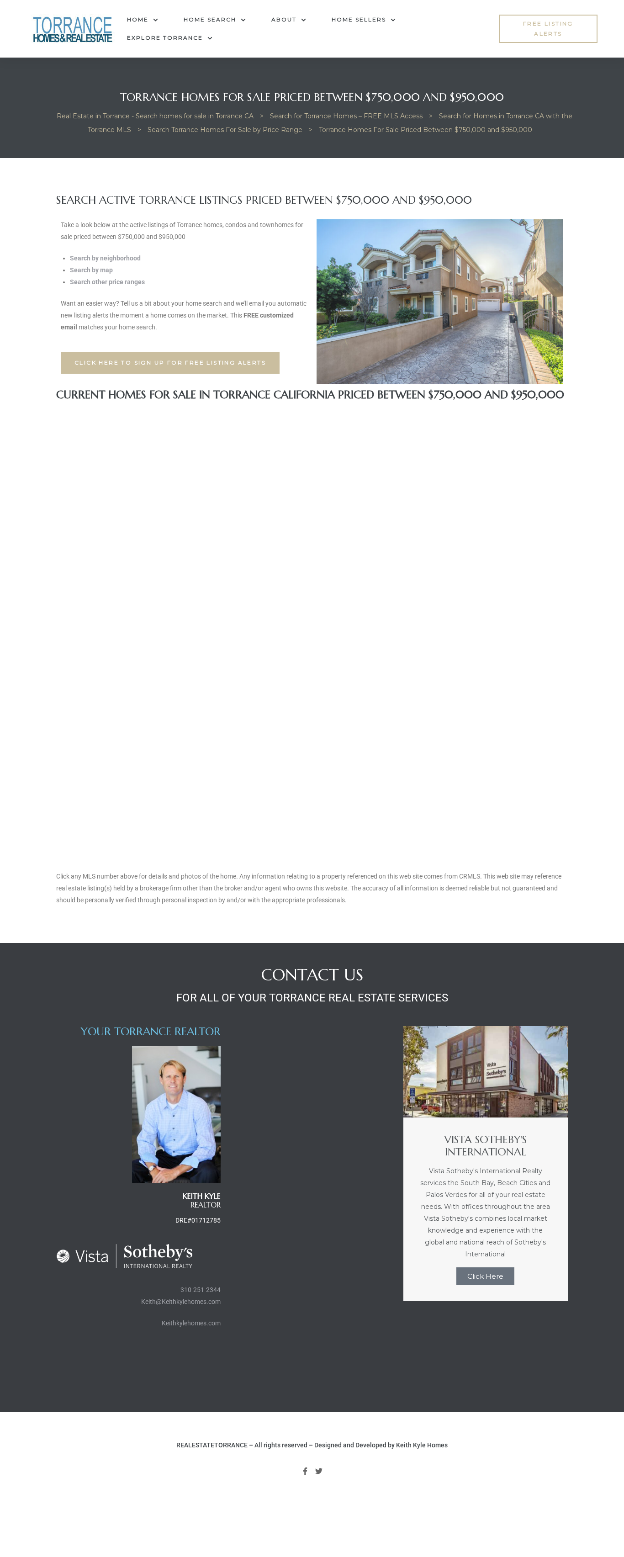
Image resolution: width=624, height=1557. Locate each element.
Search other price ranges (107, 282)
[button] (548, 29)
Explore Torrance (165, 37)
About (283, 19)
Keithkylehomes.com (191, 1323)
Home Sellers (359, 19)
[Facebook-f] (305, 1471)
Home (137, 19)
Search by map (91, 270)
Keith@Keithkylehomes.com (181, 1301)
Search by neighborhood (105, 258)
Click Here (485, 1276)
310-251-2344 (200, 1289)
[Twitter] (319, 1471)
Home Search (210, 19)
